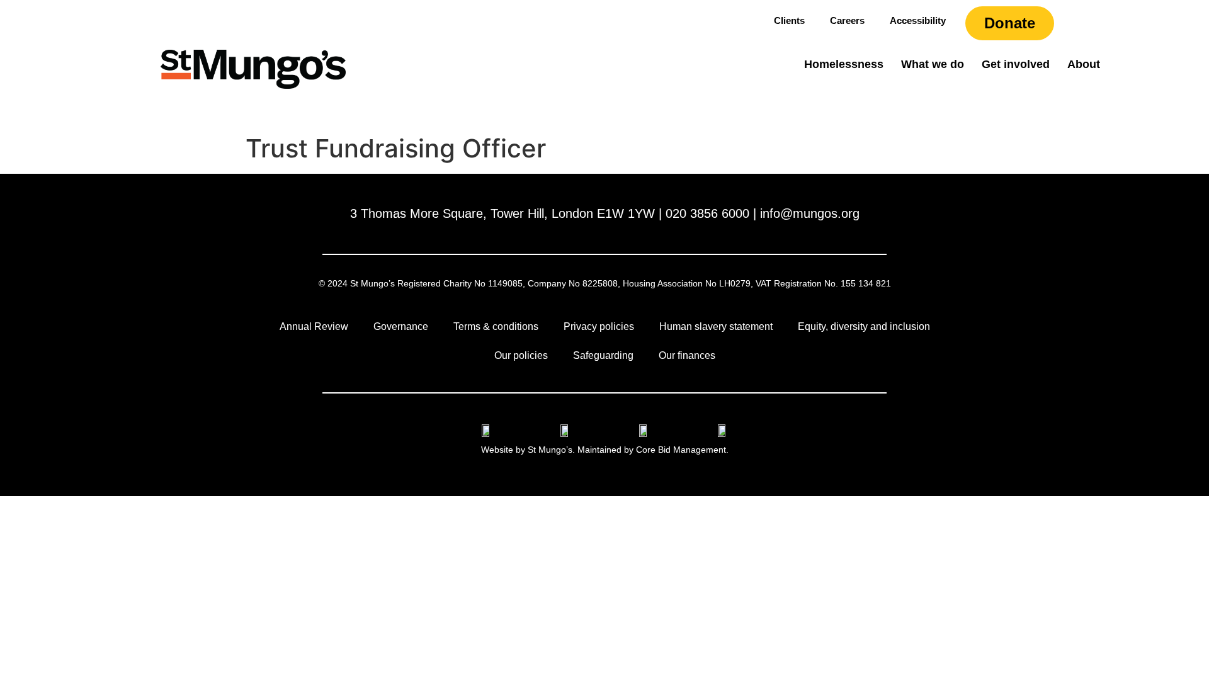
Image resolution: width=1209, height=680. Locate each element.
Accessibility (918, 20)
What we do (932, 64)
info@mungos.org (810, 213)
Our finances (687, 355)
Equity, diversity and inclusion (864, 326)
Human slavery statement (716, 326)
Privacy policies (599, 326)
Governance (400, 326)
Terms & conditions (495, 326)
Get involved (1016, 64)
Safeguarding (603, 355)
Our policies (521, 355)
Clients (789, 20)
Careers (847, 20)
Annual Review (314, 326)
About (1083, 64)
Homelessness (843, 64)
